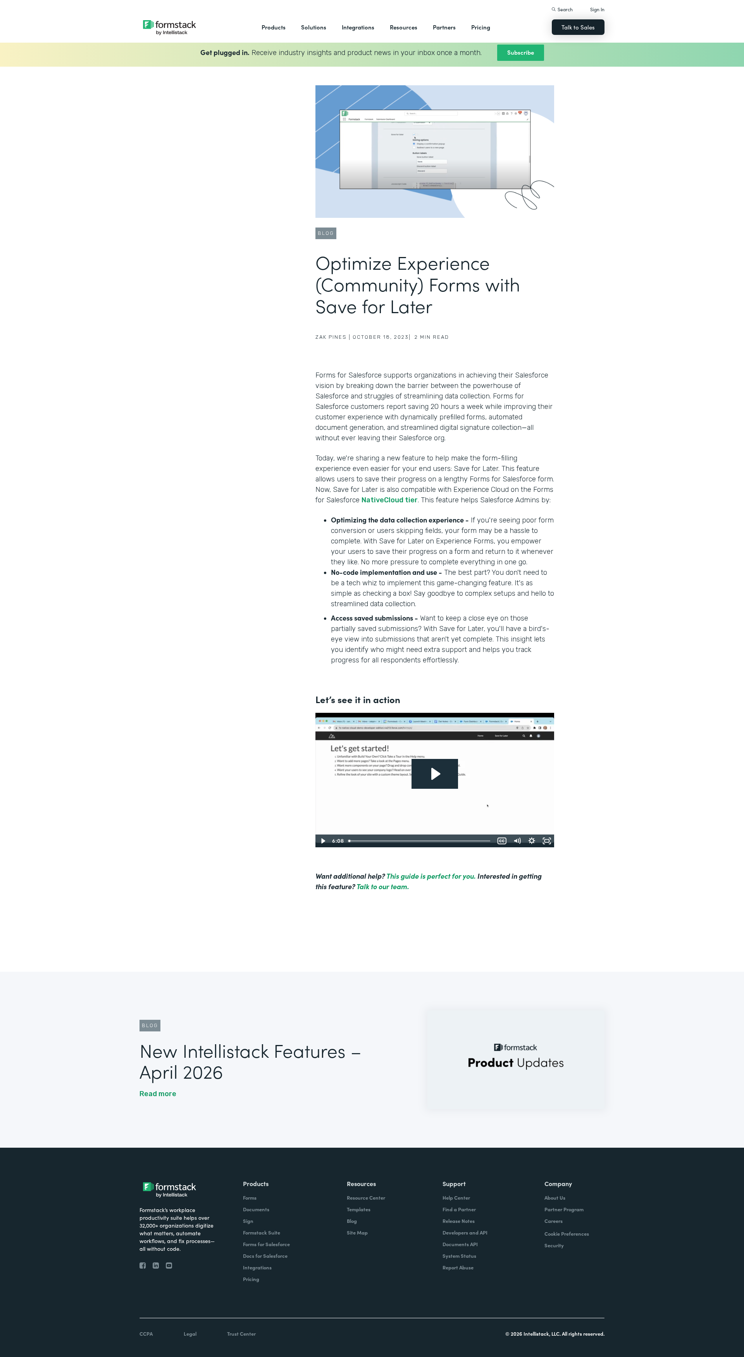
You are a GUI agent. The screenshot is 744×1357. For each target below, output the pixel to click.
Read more (158, 1094)
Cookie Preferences (566, 1233)
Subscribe (520, 52)
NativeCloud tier (390, 500)
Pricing (480, 27)
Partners (444, 27)
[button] (273, 27)
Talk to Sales (578, 27)
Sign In (597, 9)
